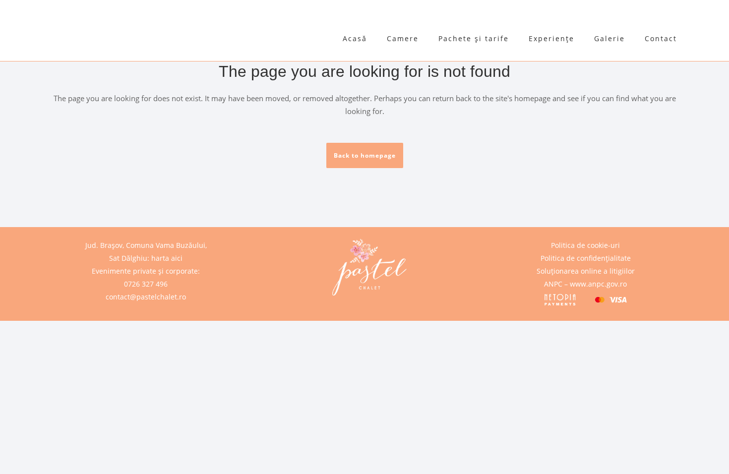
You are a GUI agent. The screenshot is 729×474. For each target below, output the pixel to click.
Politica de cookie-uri (585, 245)
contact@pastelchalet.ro (146, 296)
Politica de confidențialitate (586, 258)
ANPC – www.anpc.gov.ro (585, 284)
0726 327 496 (146, 284)
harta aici (166, 258)
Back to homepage (365, 155)
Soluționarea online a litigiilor (586, 271)
